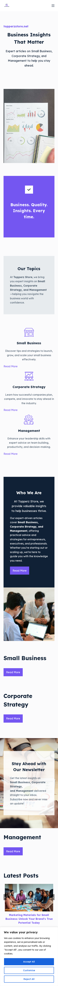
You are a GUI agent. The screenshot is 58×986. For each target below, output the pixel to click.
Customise (29, 970)
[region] (29, 956)
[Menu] (53, 5)
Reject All (29, 979)
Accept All (29, 961)
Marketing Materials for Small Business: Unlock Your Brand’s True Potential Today (29, 918)
